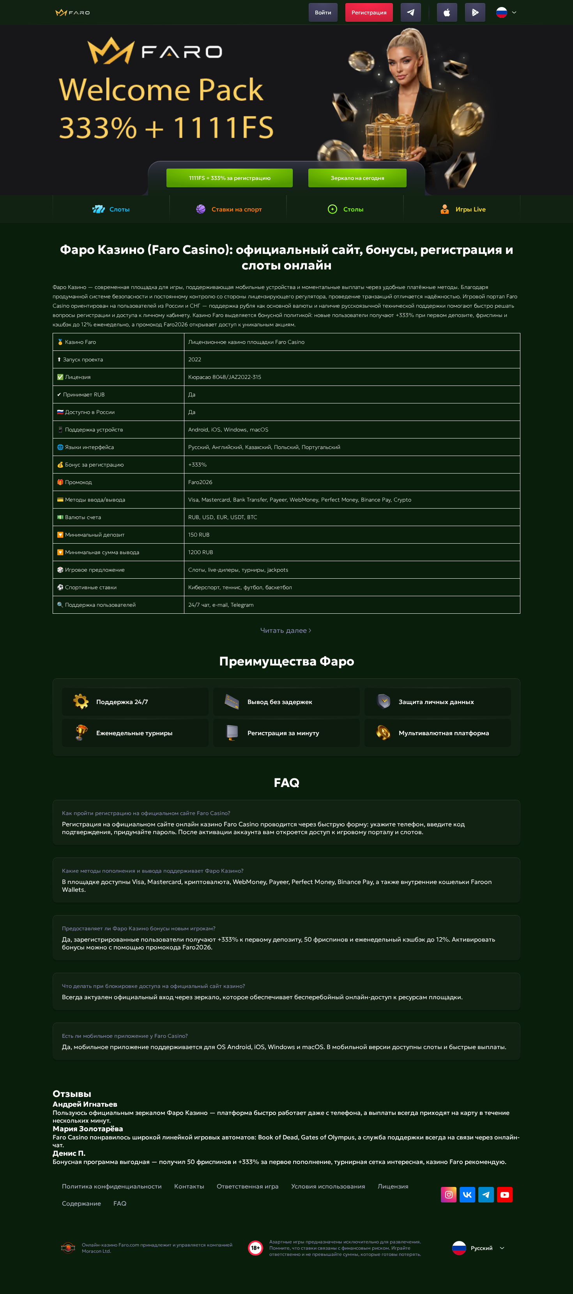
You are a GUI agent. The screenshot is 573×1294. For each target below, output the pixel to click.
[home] (72, 12)
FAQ (119, 1203)
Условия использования (328, 1186)
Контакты (189, 1186)
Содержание (81, 1203)
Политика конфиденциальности (112, 1186)
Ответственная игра (248, 1186)
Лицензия (393, 1186)
